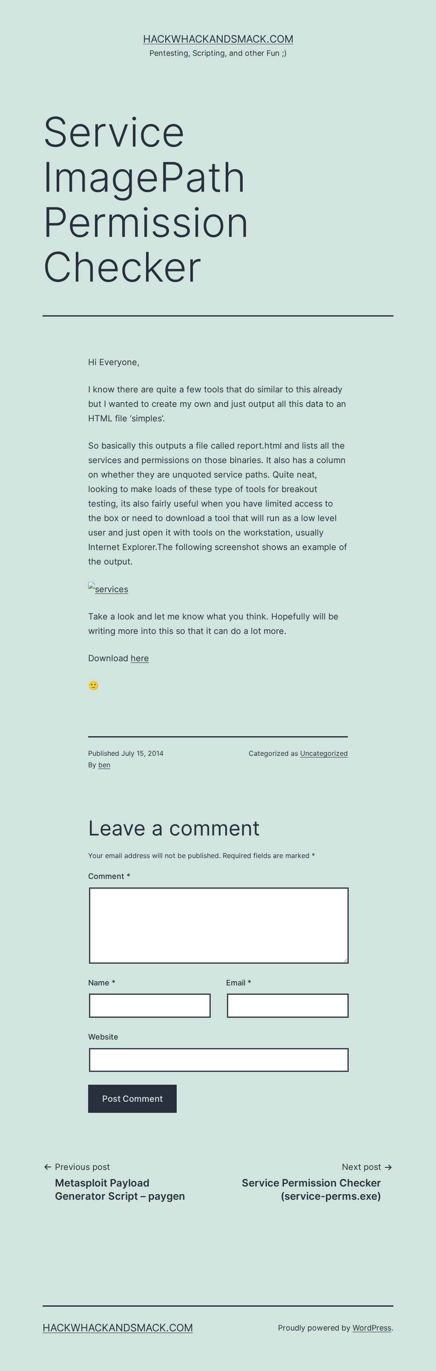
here (140, 658)
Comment (109, 876)
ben (104, 764)
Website (103, 1036)
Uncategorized (324, 753)
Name (101, 982)
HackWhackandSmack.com (218, 39)
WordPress (372, 1327)
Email (238, 982)
